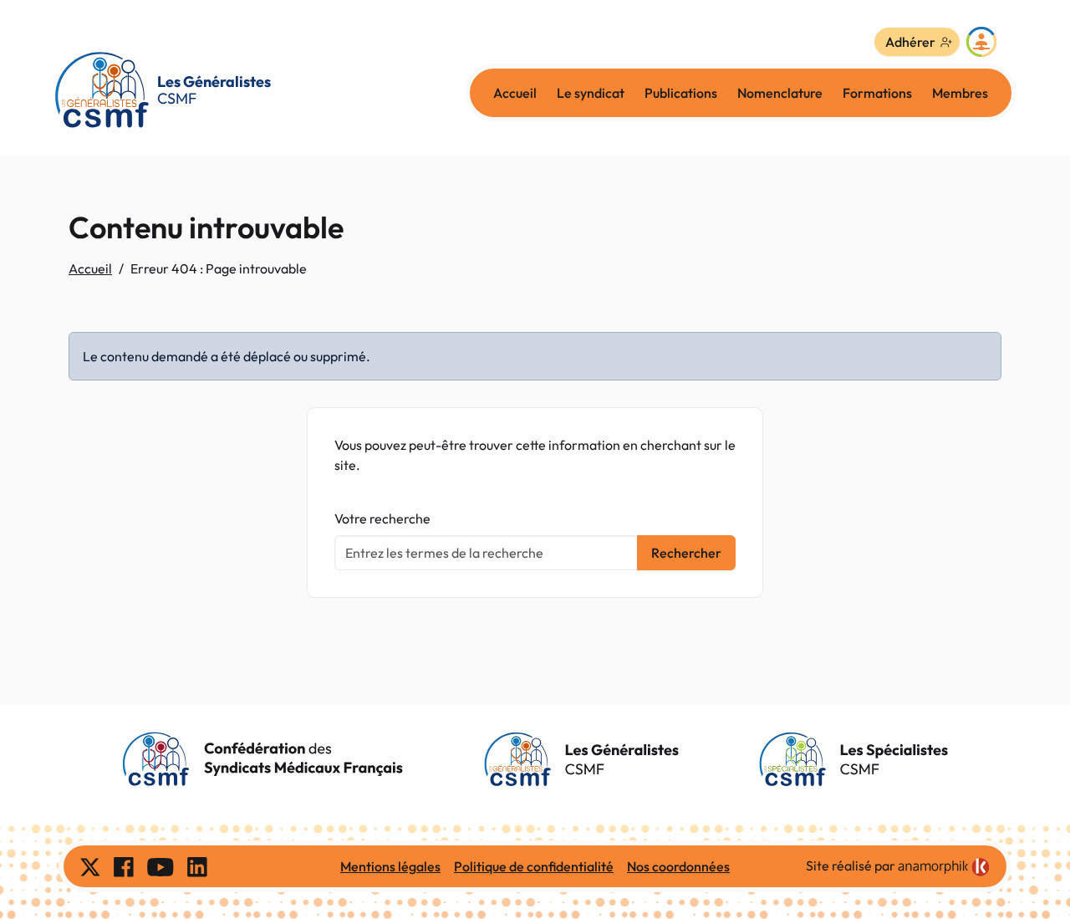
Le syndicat (590, 92)
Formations (877, 92)
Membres (960, 92)
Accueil (515, 92)
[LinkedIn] (197, 866)
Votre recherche (382, 518)
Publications (681, 92)
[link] (944, 867)
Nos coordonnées (678, 866)
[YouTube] (160, 866)
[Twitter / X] (90, 866)
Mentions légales (390, 866)
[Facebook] (124, 866)
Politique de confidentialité (534, 866)
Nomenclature (780, 92)
